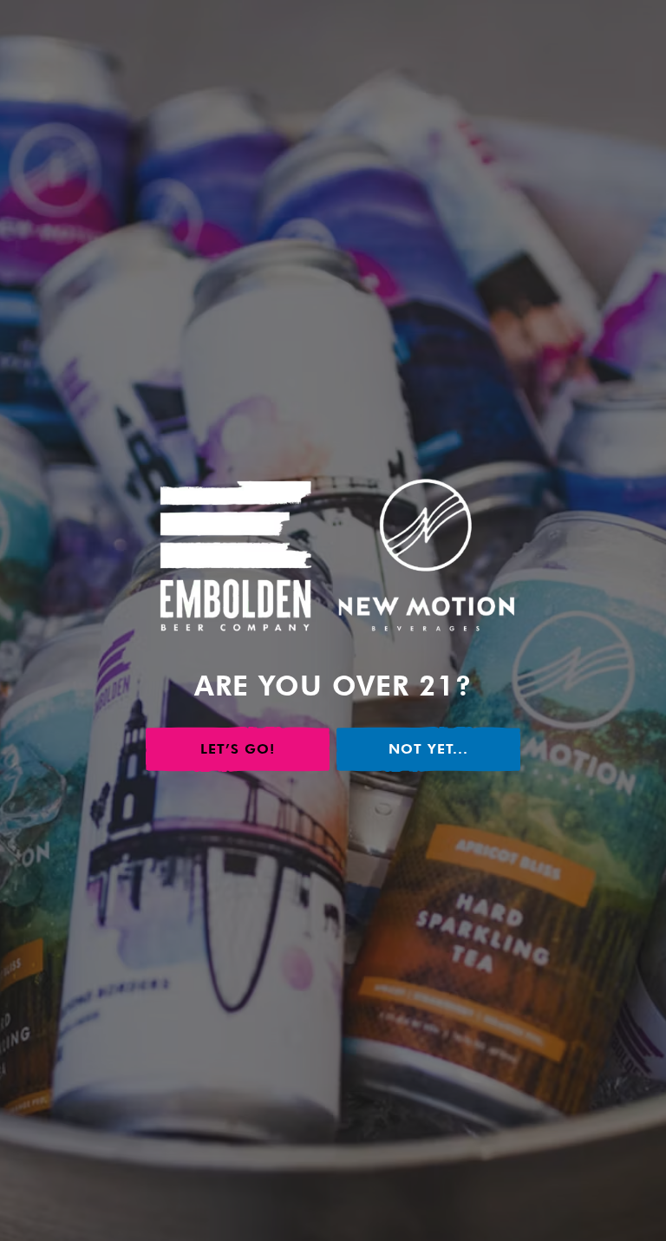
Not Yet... (428, 749)
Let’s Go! (237, 749)
